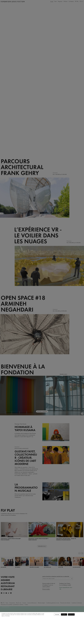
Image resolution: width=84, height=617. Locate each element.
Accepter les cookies (71, 614)
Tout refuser (64, 614)
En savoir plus (57, 614)
